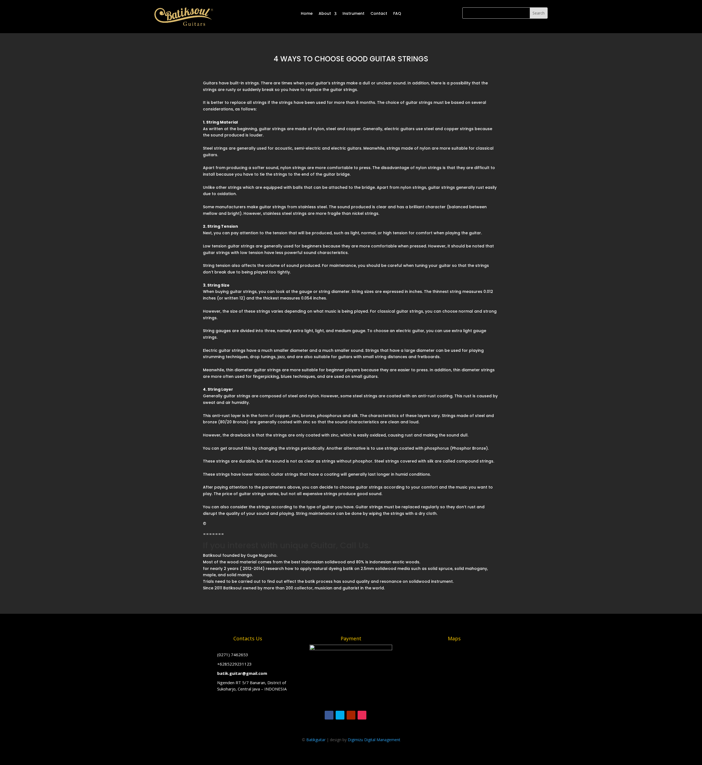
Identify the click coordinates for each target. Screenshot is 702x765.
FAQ (397, 13)
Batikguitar (315, 739)
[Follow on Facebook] (329, 715)
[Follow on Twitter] (340, 715)
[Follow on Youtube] (351, 715)
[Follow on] (373, 715)
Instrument (353, 13)
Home (307, 13)
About (325, 13)
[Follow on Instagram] (362, 715)
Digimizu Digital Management (374, 739)
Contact (378, 13)
